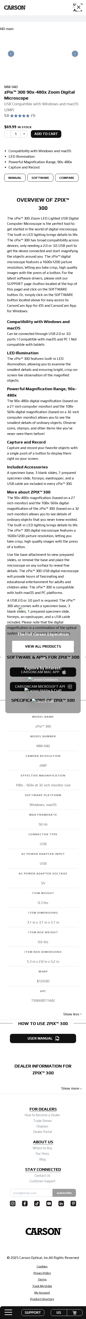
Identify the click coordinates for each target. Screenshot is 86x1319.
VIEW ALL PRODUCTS (43, 646)
